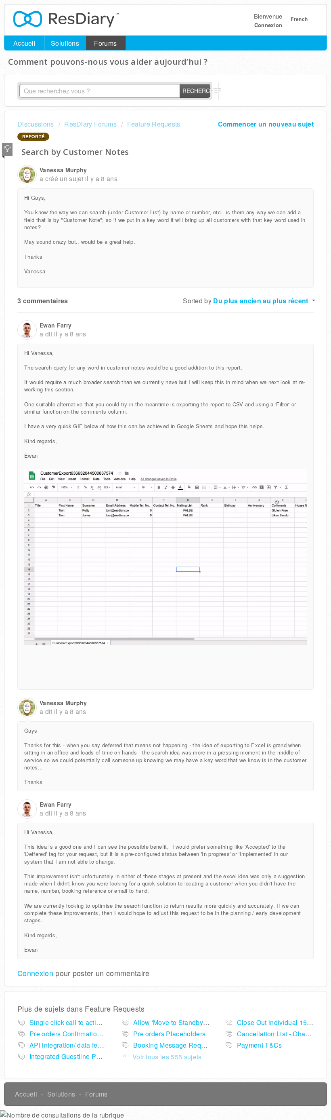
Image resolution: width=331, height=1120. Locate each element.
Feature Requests (153, 124)
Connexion (35, 973)
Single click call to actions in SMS (79, 1022)
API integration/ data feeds (69, 1045)
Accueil (24, 43)
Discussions (35, 124)
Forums (105, 43)
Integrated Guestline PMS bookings (82, 1056)
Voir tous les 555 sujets (167, 1056)
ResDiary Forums (90, 124)
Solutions (65, 43)
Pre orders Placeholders (169, 1033)
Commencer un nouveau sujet (266, 124)
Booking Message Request (173, 1045)
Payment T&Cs (259, 1045)
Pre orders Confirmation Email (74, 1033)
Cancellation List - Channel (277, 1033)
